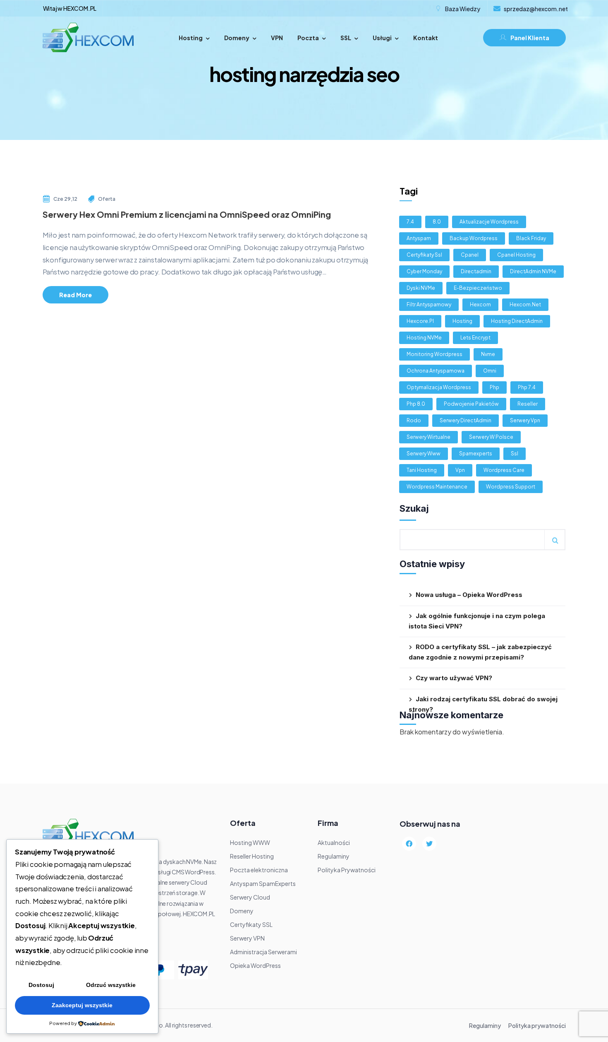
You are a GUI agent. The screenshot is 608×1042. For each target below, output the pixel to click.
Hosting (191, 37)
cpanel (470, 255)
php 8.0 (416, 404)
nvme (488, 354)
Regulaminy (485, 1025)
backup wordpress (474, 238)
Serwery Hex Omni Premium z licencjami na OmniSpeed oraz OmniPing (187, 214)
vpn (460, 470)
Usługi (382, 37)
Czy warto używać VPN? (454, 678)
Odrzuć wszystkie (111, 985)
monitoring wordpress (434, 354)
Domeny (236, 37)
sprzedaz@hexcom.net (536, 8)
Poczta (308, 37)
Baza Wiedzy (462, 8)
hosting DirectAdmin (517, 321)
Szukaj (414, 508)
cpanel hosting (516, 255)
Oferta (106, 199)
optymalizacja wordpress (439, 387)
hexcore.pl (420, 321)
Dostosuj (41, 985)
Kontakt (425, 37)
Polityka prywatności (537, 1025)
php (494, 387)
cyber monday (424, 271)
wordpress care (504, 470)
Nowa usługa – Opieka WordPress (469, 595)
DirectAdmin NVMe (533, 271)
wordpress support (510, 487)
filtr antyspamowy (429, 304)
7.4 (410, 222)
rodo (414, 420)
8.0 (437, 222)
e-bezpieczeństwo (478, 288)
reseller (527, 404)
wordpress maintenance (437, 487)
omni (489, 371)
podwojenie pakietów (471, 404)
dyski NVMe (421, 288)
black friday (531, 238)
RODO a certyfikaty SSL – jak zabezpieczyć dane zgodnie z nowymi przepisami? (480, 652)
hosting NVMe (424, 337)
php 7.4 (527, 387)
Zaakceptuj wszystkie (82, 1005)
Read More (75, 294)
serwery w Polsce (491, 437)
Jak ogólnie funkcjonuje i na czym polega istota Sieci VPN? (477, 621)
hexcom (480, 304)
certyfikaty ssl (424, 255)
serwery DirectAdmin (465, 420)
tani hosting (422, 470)
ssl (514, 453)
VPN (277, 37)
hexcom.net (525, 304)
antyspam (419, 238)
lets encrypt (475, 337)
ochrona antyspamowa (435, 371)
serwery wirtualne (428, 437)
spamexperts (475, 453)
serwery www (423, 453)
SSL (345, 37)
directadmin (476, 271)
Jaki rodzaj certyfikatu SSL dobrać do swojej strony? (483, 704)
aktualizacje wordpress (489, 222)
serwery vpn (525, 420)
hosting (462, 321)
